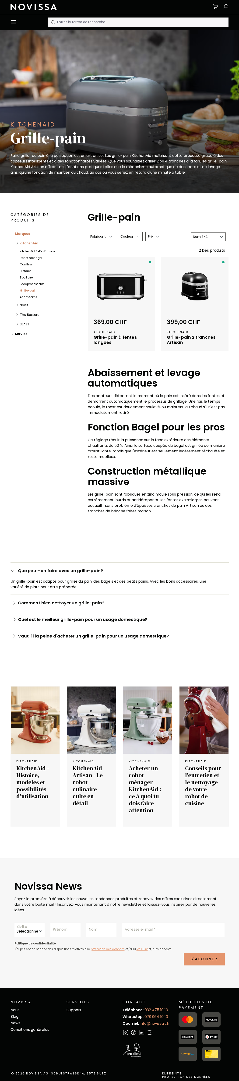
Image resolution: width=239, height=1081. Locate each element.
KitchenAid (28, 243)
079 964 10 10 (156, 1016)
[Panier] (216, 6)
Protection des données (186, 1077)
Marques (22, 233)
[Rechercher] (52, 22)
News (15, 1023)
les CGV (142, 949)
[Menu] (15, 22)
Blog (14, 1016)
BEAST (24, 324)
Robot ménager (31, 258)
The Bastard (29, 314)
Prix (151, 236)
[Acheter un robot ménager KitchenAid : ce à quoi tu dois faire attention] (147, 720)
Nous (15, 1010)
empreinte (171, 1073)
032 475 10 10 (156, 1010)
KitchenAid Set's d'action (37, 251)
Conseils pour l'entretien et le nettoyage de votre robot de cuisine (203, 786)
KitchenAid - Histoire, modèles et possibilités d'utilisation (32, 782)
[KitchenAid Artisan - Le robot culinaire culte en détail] (91, 720)
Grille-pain (28, 290)
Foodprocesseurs (32, 284)
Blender (25, 271)
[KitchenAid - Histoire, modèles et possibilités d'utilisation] (35, 720)
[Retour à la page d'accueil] (36, 7)
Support (74, 1010)
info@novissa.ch (154, 1023)
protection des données (108, 949)
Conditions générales (30, 1029)
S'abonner (204, 959)
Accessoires (28, 297)
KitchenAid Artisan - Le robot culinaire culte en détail (88, 786)
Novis (23, 305)
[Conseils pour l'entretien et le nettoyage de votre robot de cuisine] (203, 720)
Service (21, 333)
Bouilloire (26, 277)
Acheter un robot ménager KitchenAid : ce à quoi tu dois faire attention (145, 789)
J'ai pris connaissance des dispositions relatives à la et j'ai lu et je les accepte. (93, 949)
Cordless (26, 264)
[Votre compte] (225, 6)
